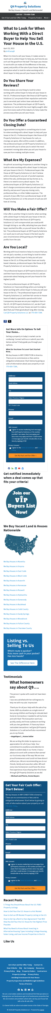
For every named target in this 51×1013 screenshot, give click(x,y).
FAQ (20, 968)
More (46, 18)
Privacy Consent (14, 445)
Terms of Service (25, 984)
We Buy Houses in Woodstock (15, 618)
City (10, 391)
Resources (40, 968)
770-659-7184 (29, 14)
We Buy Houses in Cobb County (16, 609)
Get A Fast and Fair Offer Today (14, 18)
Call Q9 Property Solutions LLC (16, 312)
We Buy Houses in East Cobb (15, 571)
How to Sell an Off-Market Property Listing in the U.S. (25, 915)
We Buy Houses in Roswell (14, 590)
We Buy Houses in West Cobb (15, 576)
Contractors (42, 971)
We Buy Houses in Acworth (14, 580)
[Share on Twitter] (9, 321)
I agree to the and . (27, 449)
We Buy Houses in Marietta (14, 561)
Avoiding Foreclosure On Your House (25, 977)
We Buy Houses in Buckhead (15, 604)
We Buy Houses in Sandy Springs (16, 614)
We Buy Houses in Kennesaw (15, 585)
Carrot (42, 1010)
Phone (12, 409)
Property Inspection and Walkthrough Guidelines (25, 981)
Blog (18, 971)
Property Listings (19, 974)
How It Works (12, 968)
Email (11, 418)
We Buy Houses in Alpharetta (15, 595)
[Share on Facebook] (5, 321)
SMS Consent (13, 427)
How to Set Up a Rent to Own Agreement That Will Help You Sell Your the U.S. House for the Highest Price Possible (25, 922)
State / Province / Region (16, 398)
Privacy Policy (9, 971)
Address (12, 375)
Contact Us (38, 965)
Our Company (29, 968)
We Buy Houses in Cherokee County (18, 628)
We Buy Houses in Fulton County (17, 623)
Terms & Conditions (28, 448)
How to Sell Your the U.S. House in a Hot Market (23, 911)
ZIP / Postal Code (14, 405)
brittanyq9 (10, 51)
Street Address (13, 383)
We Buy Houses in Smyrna (14, 566)
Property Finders (35, 18)
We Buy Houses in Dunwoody (15, 599)
